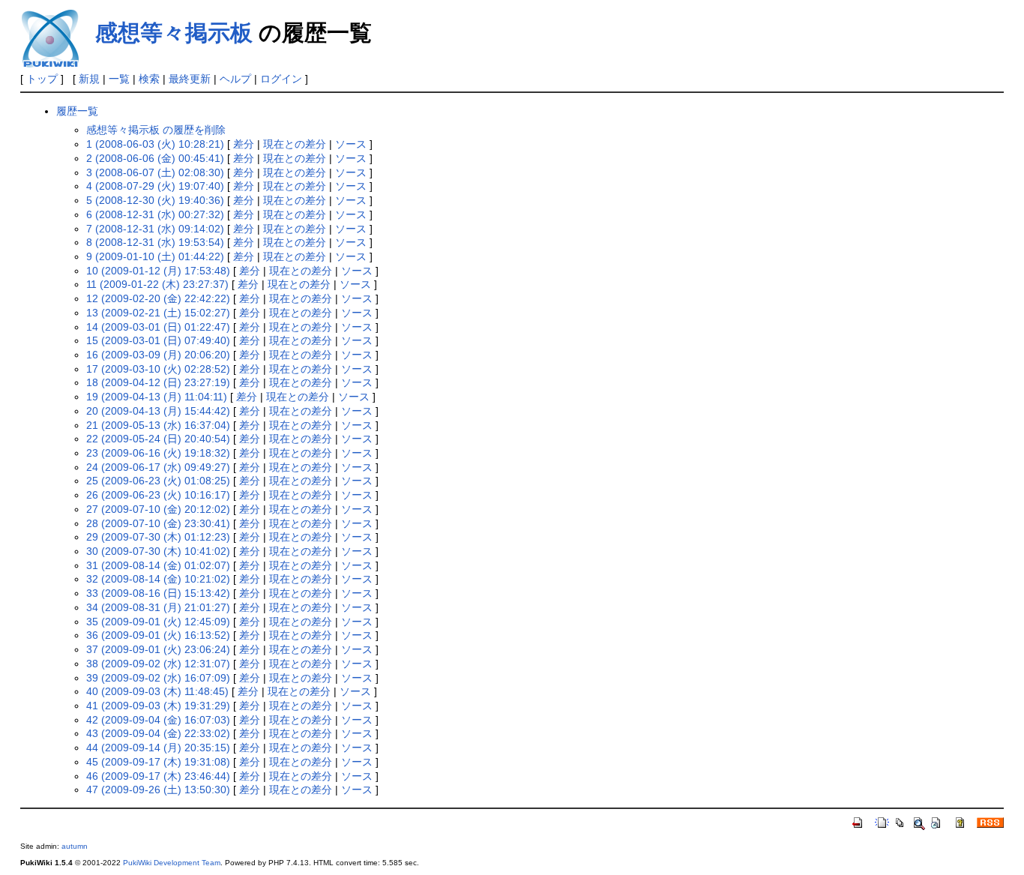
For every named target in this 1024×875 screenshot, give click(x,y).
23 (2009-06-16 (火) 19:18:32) (158, 453)
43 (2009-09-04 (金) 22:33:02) (158, 733)
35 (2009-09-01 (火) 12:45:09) (158, 622)
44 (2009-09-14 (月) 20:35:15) (158, 748)
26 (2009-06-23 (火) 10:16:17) (158, 495)
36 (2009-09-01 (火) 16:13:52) (158, 635)
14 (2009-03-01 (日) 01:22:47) (158, 327)
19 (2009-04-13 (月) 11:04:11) (156, 397)
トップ (42, 79)
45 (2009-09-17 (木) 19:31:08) (158, 762)
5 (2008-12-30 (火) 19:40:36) (155, 200)
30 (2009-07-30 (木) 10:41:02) (158, 551)
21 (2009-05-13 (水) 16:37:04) (158, 425)
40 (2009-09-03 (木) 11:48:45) (157, 691)
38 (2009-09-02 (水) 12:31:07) (158, 664)
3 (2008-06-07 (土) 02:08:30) (155, 172)
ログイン (281, 79)
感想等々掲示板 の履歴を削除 (156, 130)
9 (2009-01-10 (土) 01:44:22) (155, 256)
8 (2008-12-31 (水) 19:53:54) (155, 242)
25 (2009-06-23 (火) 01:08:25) (158, 481)
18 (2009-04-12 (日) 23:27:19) (158, 382)
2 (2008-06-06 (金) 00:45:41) (155, 158)
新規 (89, 79)
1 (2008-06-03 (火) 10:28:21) (155, 144)
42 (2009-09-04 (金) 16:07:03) (158, 720)
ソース (351, 144)
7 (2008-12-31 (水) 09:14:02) (155, 229)
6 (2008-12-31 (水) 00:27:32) (155, 214)
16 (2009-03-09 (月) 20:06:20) (158, 355)
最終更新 (190, 79)
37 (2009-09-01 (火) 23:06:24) (158, 649)
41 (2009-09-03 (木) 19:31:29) (158, 706)
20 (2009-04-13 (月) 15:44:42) (158, 411)
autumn (74, 846)
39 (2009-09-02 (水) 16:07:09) (158, 678)
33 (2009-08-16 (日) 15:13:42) (158, 593)
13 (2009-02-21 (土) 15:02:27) (158, 313)
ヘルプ (235, 79)
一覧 (119, 79)
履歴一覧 (77, 111)
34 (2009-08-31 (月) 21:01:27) (158, 607)
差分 (243, 144)
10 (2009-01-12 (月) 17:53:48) (158, 271)
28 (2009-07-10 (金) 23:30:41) (158, 523)
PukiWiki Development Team (171, 863)
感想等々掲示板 (174, 32)
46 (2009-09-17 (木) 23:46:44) (158, 776)
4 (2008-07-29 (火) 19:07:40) (155, 186)
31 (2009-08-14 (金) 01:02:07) (158, 565)
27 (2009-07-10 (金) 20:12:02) (158, 509)
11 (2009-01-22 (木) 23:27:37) (157, 284)
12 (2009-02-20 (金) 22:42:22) (158, 298)
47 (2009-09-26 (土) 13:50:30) (158, 790)
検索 (149, 79)
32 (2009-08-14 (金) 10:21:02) (158, 579)
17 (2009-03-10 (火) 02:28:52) (158, 369)
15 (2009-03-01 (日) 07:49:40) (158, 340)
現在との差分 (294, 144)
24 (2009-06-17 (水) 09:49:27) (158, 467)
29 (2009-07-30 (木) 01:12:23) (158, 537)
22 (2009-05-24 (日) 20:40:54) (158, 439)
